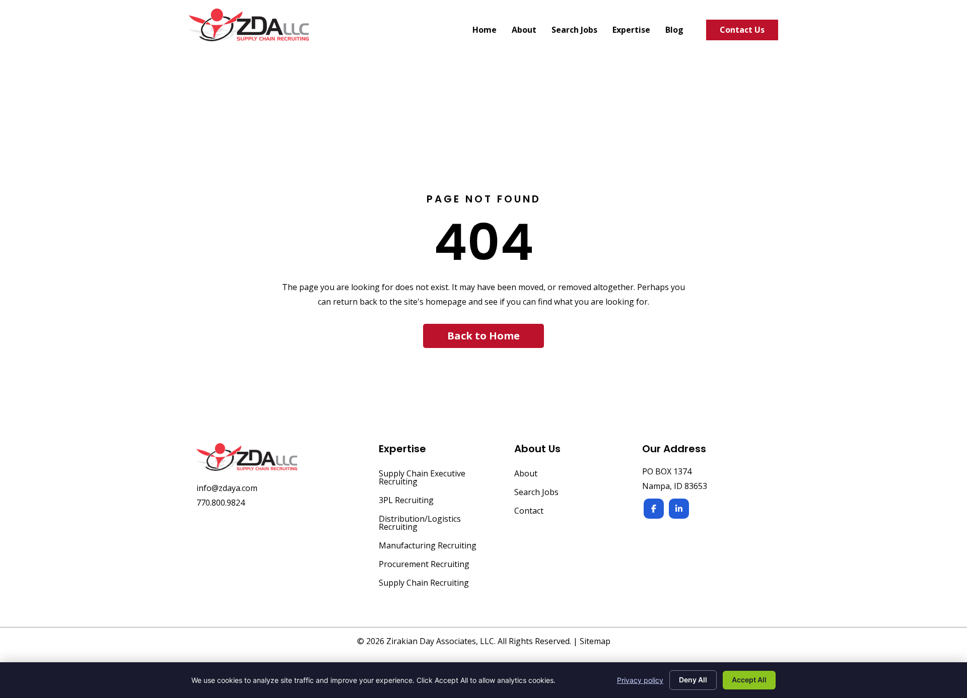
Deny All (693, 679)
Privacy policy (640, 680)
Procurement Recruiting (424, 565)
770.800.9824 (220, 502)
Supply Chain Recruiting (424, 583)
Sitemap (595, 641)
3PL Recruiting (406, 501)
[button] (483, 336)
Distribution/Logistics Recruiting (420, 523)
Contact (528, 511)
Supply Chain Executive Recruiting (422, 478)
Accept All (749, 679)
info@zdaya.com (226, 488)
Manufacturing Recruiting (427, 546)
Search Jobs (536, 493)
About (525, 474)
